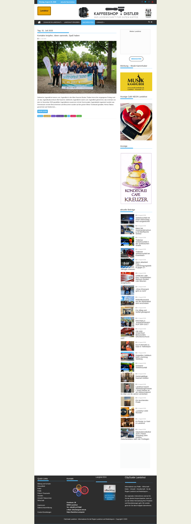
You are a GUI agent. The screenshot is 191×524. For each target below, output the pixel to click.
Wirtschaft (41, 500)
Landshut (73, 116)
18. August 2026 (141, 342)
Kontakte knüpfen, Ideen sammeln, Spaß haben (58, 35)
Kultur (39, 488)
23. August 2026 (141, 215)
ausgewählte (47, 116)
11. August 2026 (141, 419)
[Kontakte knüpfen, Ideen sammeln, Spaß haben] (76, 67)
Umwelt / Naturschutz (45, 498)
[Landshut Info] (39, 22)
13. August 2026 (141, 384)
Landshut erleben (71, 22)
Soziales (79, 116)
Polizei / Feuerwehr (44, 493)
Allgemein (40, 116)
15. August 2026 (141, 374)
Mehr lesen (42, 111)
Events (53, 116)
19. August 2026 (141, 329)
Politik (39, 491)
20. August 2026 (141, 307)
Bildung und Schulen (44, 484)
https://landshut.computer (76, 512)
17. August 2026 (141, 353)
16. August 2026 (141, 363)
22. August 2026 (141, 237)
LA (68, 116)
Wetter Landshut (135, 31)
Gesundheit (41, 486)
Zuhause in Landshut (52, 22)
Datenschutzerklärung (45, 507)
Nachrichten (88, 22)
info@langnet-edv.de (79, 509)
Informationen (60, 116)
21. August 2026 (141, 249)
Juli (65, 116)
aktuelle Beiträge (127, 210)
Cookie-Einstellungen (44, 512)
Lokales (100, 22)
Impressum (41, 505)
